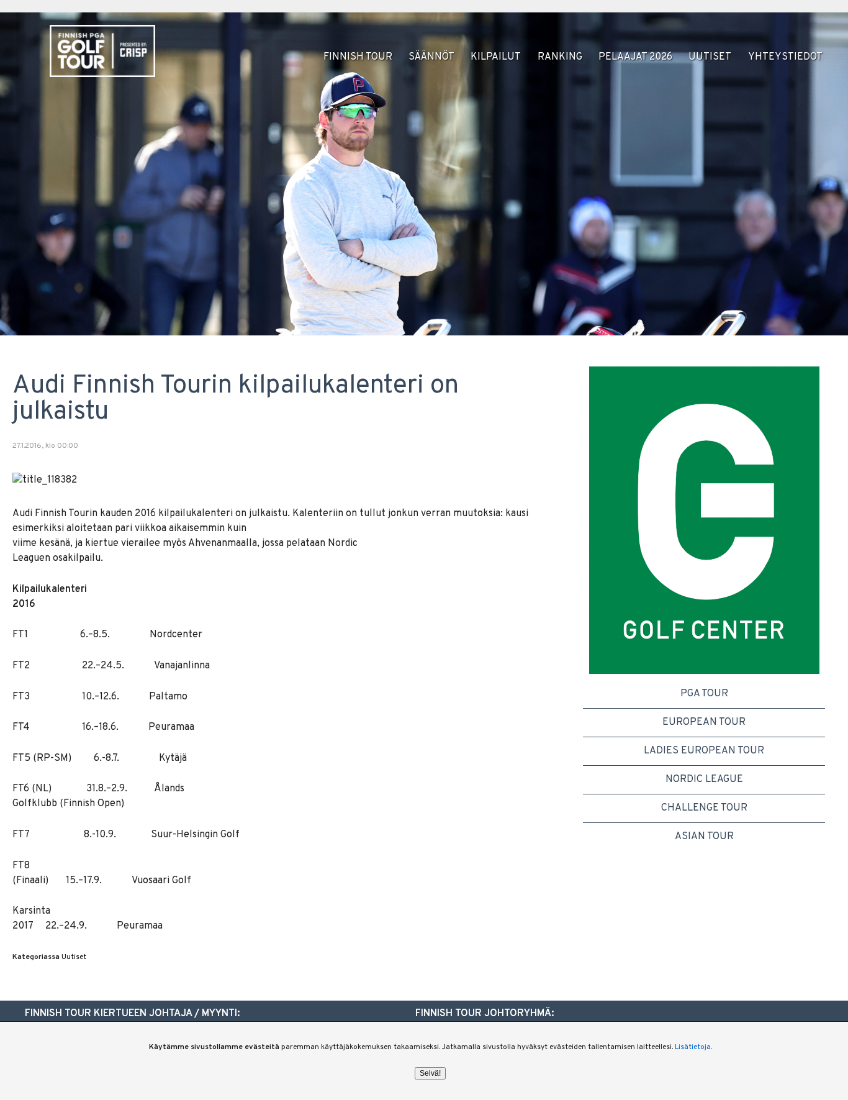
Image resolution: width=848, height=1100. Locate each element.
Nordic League (704, 779)
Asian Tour (704, 836)
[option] (704, 520)
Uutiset (709, 57)
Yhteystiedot (785, 57)
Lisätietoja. (693, 1047)
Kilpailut (496, 57)
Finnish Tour (357, 57)
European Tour (704, 722)
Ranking (560, 57)
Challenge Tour (704, 808)
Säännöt (431, 57)
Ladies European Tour (704, 751)
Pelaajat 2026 (635, 57)
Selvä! (430, 1073)
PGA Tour (704, 694)
